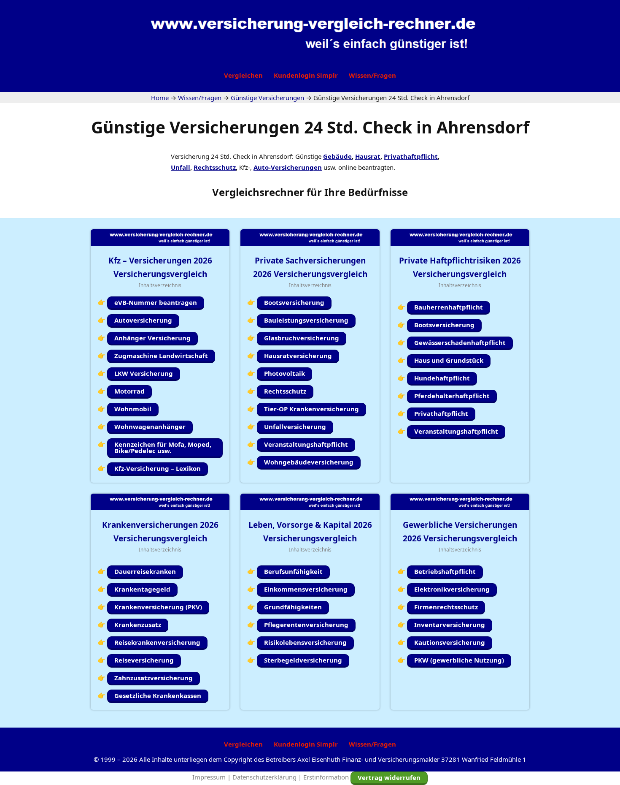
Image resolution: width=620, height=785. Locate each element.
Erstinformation (326, 777)
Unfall (180, 167)
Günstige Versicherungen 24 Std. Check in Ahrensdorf (310, 127)
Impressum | (212, 777)
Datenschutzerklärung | (267, 777)
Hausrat (367, 156)
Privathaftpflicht (411, 156)
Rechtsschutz (215, 167)
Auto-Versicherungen (287, 167)
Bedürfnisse (378, 192)
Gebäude (337, 156)
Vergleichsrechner (258, 192)
